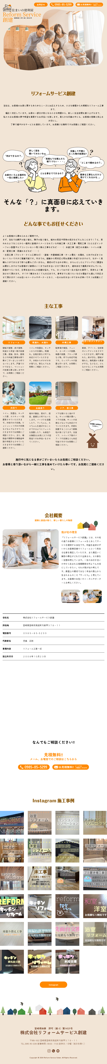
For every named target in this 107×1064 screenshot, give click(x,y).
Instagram (53, 984)
